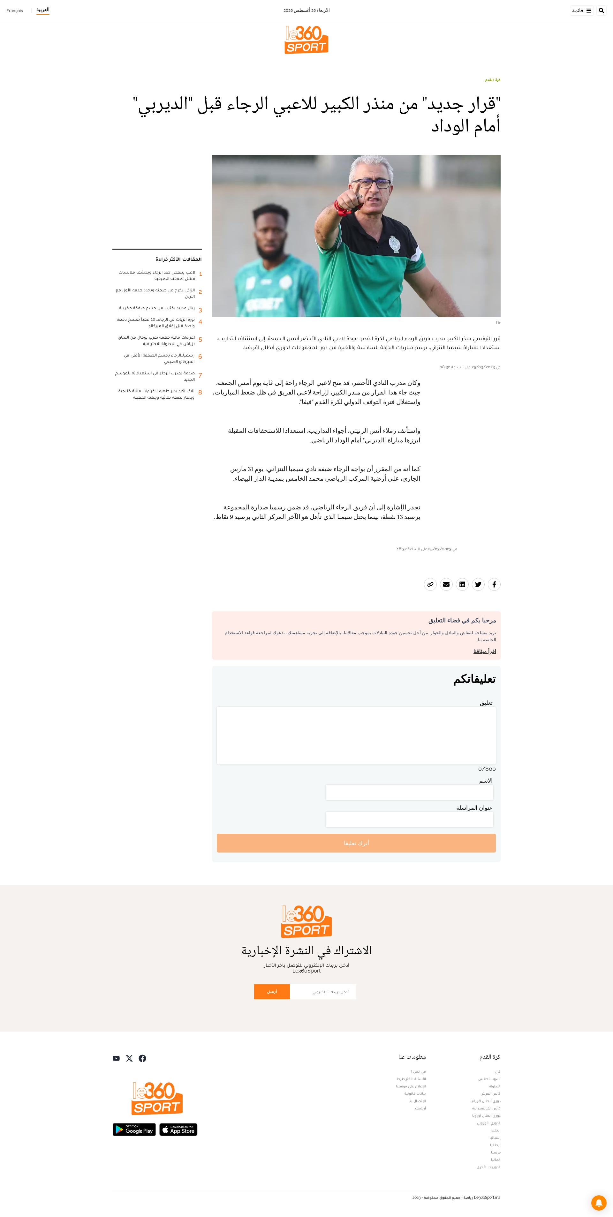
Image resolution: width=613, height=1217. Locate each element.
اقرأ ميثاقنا (484, 651)
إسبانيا (495, 1137)
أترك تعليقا (356, 843)
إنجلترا (496, 1130)
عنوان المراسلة (474, 807)
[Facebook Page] (142, 1057)
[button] (599, 1203)
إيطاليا (495, 1145)
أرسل (272, 991)
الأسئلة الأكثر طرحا (411, 1079)
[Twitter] (129, 1057)
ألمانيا (496, 1159)
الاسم (486, 780)
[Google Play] (134, 1128)
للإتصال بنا (417, 1101)
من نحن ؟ (418, 1071)
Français (14, 10)
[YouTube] (116, 1057)
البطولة (495, 1086)
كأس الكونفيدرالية (486, 1108)
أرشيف (420, 1108)
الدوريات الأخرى (489, 1167)
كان (498, 1071)
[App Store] (178, 1128)
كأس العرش (491, 1093)
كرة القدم (493, 80)
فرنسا (496, 1152)
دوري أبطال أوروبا (486, 1115)
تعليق (486, 702)
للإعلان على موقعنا (411, 1086)
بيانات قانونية (415, 1093)
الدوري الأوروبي (489, 1123)
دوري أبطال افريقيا (486, 1101)
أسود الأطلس (489, 1079)
